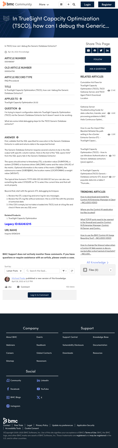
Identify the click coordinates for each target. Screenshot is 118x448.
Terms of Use (90, 432)
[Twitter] (101, 50)
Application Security (85, 425)
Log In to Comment (40, 294)
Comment (25, 286)
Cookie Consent (32, 428)
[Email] (88, 50)
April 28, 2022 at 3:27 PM (22, 281)
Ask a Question (98, 68)
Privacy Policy (42, 425)
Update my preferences (62, 425)
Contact (6, 425)
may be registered (98, 435)
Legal (29, 425)
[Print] (95, 50)
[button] (111, 270)
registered (80, 435)
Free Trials (18, 425)
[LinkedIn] (107, 50)
